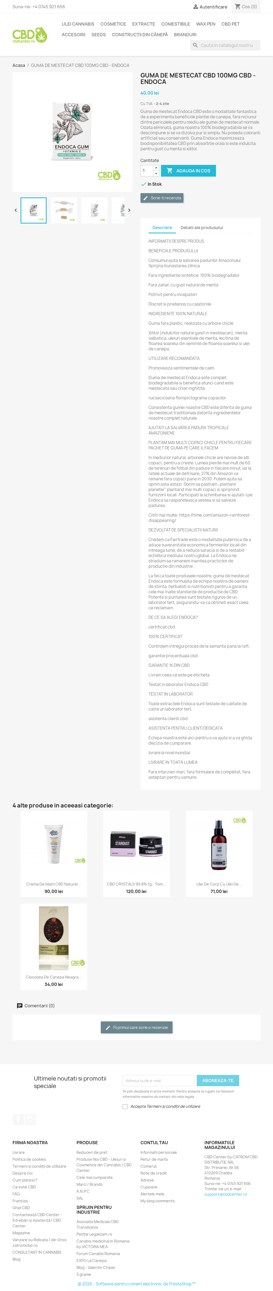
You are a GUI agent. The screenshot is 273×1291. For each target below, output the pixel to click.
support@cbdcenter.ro (225, 1194)
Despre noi (23, 1173)
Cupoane (149, 1186)
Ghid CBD (21, 1207)
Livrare (19, 1152)
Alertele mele (152, 1193)
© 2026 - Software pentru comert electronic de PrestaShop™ (136, 1284)
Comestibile (175, 24)
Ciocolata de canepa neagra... (54, 977)
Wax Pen (205, 24)
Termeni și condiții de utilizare (39, 1166)
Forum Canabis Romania (98, 1253)
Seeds (98, 35)
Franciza (20, 1200)
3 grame (84, 1274)
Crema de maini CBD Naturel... (53, 884)
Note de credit (153, 1173)
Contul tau (154, 1143)
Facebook (18, 1119)
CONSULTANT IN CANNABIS (37, 1252)
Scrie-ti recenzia (165, 197)
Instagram (30, 1119)
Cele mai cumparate (95, 1177)
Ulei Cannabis (78, 24)
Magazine (21, 1232)
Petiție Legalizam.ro (94, 1234)
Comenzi (148, 1166)
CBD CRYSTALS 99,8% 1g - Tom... (136, 884)
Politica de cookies (29, 1159)
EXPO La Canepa (92, 1260)
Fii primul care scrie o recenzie (140, 1027)
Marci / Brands (90, 1184)
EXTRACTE (143, 24)
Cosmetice (113, 24)
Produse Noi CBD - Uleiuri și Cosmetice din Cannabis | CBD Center (104, 1165)
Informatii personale (158, 1152)
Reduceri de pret (92, 1152)
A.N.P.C (83, 1191)
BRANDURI (185, 35)
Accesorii (73, 35)
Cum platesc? (25, 1180)
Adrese (147, 1180)
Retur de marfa (154, 1159)
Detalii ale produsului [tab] (202, 227)
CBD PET (231, 24)
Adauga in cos (188, 170)
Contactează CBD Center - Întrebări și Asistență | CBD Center (37, 1220)
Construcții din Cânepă (140, 35)
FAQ (16, 1193)
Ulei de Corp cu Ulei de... (219, 884)
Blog (17, 1259)
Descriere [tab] (162, 227)
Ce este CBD (24, 1186)
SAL (80, 1198)
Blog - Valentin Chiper (96, 1267)
